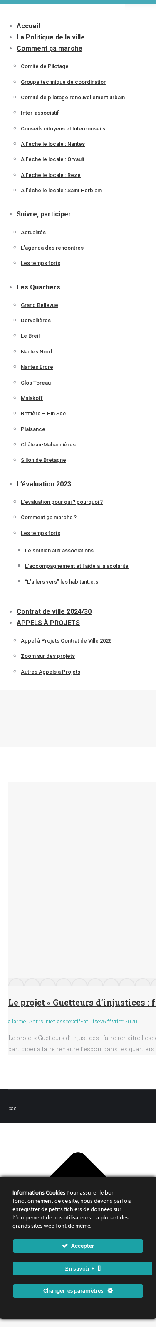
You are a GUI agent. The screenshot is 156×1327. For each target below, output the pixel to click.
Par (90, 1021)
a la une (17, 1021)
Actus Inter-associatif (54, 1021)
